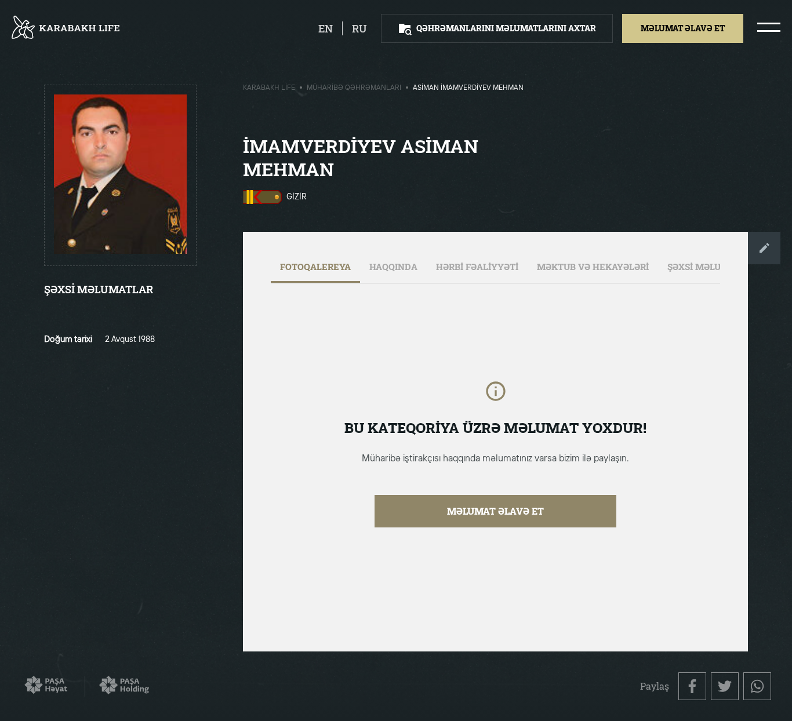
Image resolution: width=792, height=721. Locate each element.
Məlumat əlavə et (495, 511)
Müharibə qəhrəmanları (354, 88)
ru (359, 28)
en (325, 28)
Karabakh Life (269, 88)
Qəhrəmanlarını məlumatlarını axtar (506, 28)
